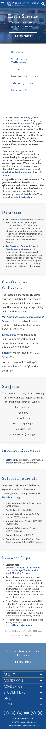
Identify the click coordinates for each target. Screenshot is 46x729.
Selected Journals (23, 83)
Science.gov (12, 459)
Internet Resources (24, 76)
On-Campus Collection (20, 61)
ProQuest (11, 246)
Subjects (17, 69)
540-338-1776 (14, 722)
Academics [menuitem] (13, 686)
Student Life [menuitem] (14, 692)
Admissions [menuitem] (13, 680)
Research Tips (21, 90)
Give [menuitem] (7, 698)
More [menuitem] (8, 704)
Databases (18, 52)
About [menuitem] (9, 674)
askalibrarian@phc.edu (25, 197)
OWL (21, 567)
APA (12, 573)
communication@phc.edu (28, 722)
